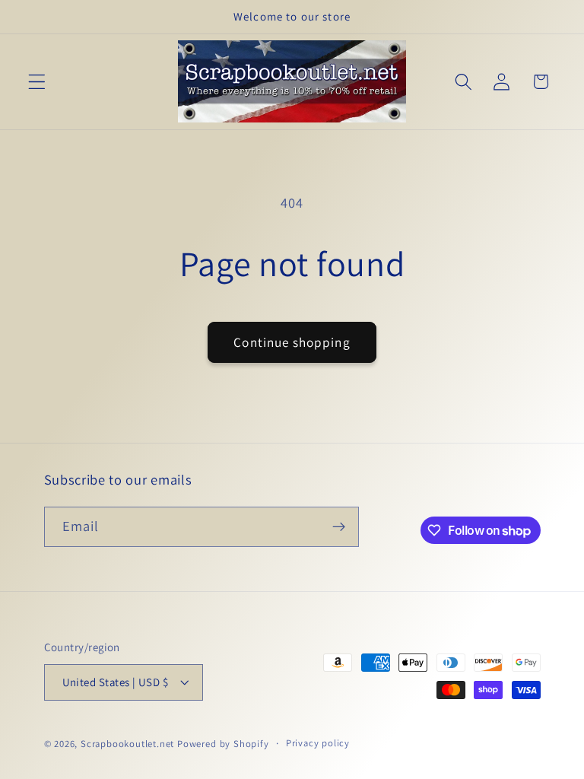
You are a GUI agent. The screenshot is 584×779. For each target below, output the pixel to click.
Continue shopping (292, 342)
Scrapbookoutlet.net (127, 743)
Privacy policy (318, 742)
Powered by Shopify (223, 743)
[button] (36, 81)
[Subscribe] (338, 527)
